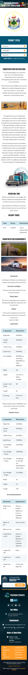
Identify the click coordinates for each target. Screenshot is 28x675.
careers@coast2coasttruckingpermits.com (15, 624)
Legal (9, 666)
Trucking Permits (19, 647)
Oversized (5, 46)
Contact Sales (18, 657)
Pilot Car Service (19, 650)
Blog (4, 654)
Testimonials (18, 652)
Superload (5, 55)
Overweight (6, 50)
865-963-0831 (9, 627)
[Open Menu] (25, 3)
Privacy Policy (16, 666)
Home (4, 647)
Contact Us (6, 657)
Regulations (6, 650)
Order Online (18, 654)
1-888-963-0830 (20, 627)
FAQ (4, 652)
